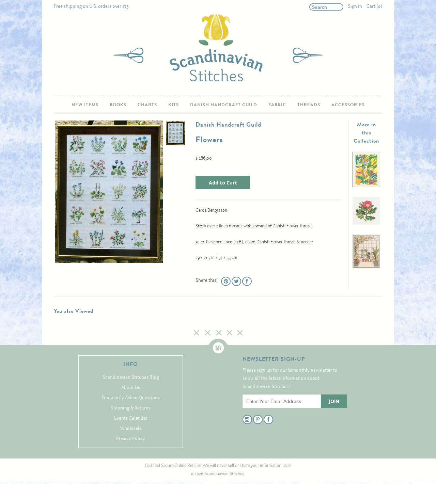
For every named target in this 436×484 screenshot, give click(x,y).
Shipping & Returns (131, 408)
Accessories (348, 104)
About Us (130, 387)
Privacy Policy (130, 438)
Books (118, 104)
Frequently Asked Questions (131, 398)
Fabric (277, 104)
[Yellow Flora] (366, 186)
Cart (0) (374, 6)
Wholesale (131, 428)
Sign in (355, 6)
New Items (85, 104)
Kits (173, 104)
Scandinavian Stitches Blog (131, 377)
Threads (308, 104)
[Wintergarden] (366, 267)
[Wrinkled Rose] (366, 223)
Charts (147, 104)
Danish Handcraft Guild (223, 104)
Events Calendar (130, 418)
